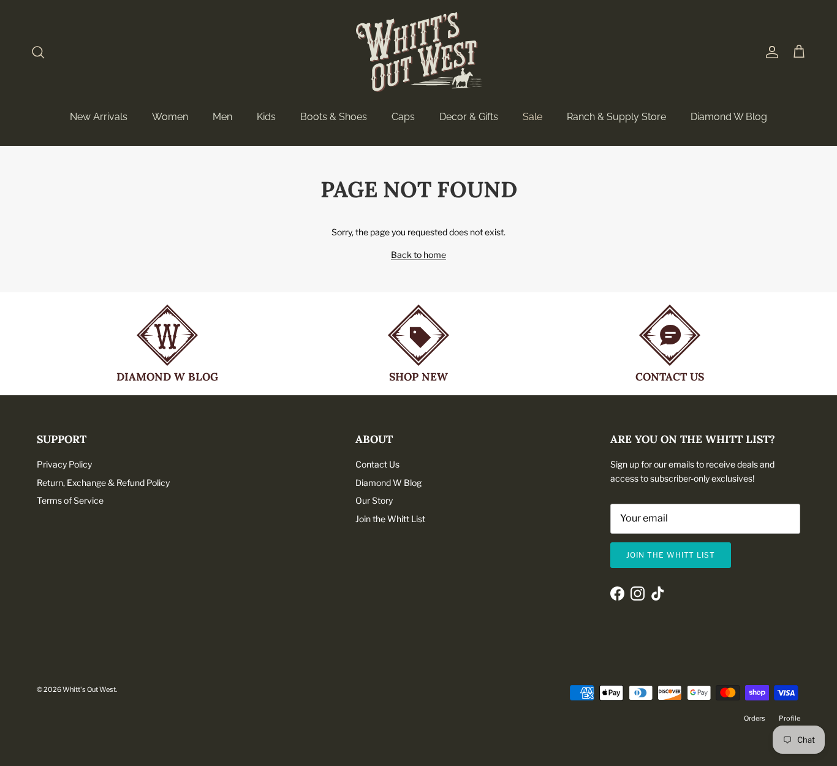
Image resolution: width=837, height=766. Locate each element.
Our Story (374, 500)
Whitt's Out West (89, 689)
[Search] (38, 52)
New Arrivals (98, 117)
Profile (789, 718)
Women (170, 117)
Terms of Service (70, 500)
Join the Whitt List (390, 519)
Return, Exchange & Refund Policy (103, 482)
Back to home (418, 254)
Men (222, 117)
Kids (266, 117)
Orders (754, 718)
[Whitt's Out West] (419, 52)
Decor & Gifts (468, 117)
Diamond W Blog (729, 117)
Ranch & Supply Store (616, 117)
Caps (403, 117)
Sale (532, 117)
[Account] (769, 52)
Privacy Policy (64, 464)
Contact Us (377, 464)
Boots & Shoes (333, 117)
